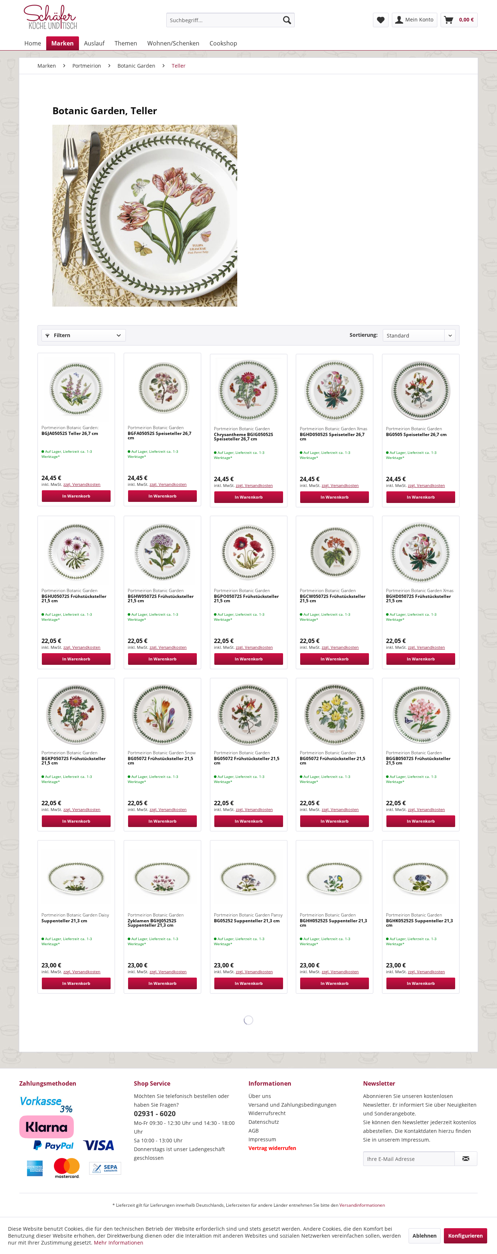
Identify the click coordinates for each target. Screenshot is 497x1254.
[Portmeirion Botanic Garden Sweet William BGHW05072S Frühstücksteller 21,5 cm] (162, 552)
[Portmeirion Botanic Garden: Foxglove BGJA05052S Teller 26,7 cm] (76, 389)
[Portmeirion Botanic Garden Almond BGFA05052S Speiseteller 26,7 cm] (162, 389)
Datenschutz (264, 1121)
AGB (254, 1130)
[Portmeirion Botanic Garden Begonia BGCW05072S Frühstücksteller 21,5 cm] (334, 552)
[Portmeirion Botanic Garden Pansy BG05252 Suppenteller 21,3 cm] (248, 877)
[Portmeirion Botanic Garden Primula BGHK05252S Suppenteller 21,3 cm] (421, 877)
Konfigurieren (465, 1235)
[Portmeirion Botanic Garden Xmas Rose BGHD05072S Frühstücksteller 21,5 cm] (421, 552)
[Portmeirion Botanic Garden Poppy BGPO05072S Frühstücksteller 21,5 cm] (248, 552)
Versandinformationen (362, 1205)
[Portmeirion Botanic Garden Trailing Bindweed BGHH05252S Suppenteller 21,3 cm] (334, 877)
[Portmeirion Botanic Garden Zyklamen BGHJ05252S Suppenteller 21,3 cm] (162, 877)
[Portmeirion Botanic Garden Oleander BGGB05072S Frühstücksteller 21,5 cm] (421, 714)
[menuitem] (230, 20)
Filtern (61, 335)
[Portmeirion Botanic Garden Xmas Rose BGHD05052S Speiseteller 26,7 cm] (334, 390)
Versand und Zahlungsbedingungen (293, 1104)
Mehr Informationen (118, 1242)
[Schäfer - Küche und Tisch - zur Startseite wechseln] (50, 18)
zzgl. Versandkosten (81, 484)
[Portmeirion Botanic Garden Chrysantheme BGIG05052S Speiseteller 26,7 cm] (248, 390)
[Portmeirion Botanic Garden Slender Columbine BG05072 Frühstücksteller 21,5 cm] (248, 714)
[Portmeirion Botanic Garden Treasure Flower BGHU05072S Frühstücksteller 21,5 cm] (76, 552)
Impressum (262, 1139)
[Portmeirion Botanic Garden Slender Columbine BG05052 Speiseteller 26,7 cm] (421, 390)
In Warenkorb (76, 496)
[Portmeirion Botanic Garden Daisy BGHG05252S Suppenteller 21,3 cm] (76, 877)
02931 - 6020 (155, 1113)
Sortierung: (364, 334)
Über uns (260, 1096)
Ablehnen (425, 1235)
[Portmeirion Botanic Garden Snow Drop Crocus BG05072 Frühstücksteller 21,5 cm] (162, 714)
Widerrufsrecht (267, 1113)
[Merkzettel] (381, 20)
